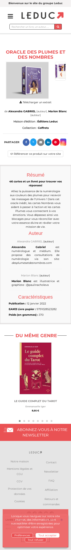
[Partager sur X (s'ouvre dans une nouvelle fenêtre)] (33, 142)
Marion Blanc (57, 111)
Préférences (22, 535)
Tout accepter (47, 535)
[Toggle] (8, 16)
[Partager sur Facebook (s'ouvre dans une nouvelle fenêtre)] (26, 142)
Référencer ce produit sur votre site (37, 154)
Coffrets (43, 128)
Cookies (19, 501)
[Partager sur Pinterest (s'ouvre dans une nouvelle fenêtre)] (56, 142)
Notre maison (20, 461)
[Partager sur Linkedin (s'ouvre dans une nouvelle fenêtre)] (48, 142)
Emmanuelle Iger (35, 406)
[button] (27, 80)
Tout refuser (36, 540)
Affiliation (51, 490)
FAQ (51, 480)
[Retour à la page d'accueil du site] (42, 15)
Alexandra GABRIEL (22, 111)
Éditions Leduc (47, 121)
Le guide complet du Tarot (35, 401)
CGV (20, 481)
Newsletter (51, 471)
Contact (51, 462)
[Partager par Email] (40, 142)
